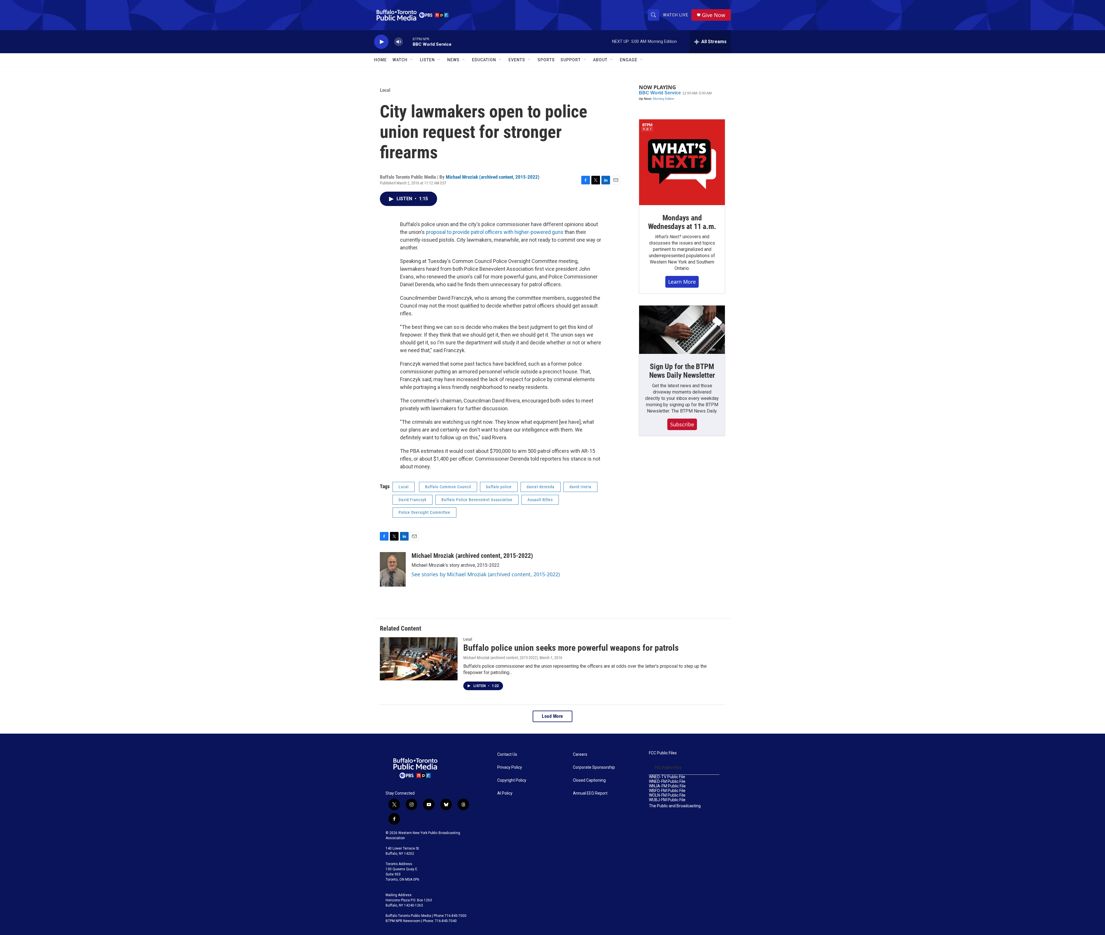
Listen (427, 60)
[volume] (398, 41)
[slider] (408, 42)
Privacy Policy (509, 767)
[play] (381, 42)
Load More (552, 716)
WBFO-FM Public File (667, 791)
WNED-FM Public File (667, 781)
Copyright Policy (511, 780)
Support (571, 60)
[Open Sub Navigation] (411, 60)
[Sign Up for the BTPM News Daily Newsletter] (682, 330)
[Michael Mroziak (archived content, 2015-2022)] (393, 569)
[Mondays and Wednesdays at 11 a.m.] (682, 162)
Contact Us (507, 754)
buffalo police (499, 486)
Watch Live (675, 15)
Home (380, 60)
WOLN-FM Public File (667, 795)
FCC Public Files (663, 753)
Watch (400, 60)
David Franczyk (412, 499)
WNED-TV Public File (667, 777)
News (453, 60)
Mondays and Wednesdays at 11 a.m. (682, 222)
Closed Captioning (589, 780)
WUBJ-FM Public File (667, 800)
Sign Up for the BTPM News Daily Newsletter (682, 370)
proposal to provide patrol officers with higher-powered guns (494, 232)
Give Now (713, 15)
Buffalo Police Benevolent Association (477, 499)
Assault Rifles (540, 499)
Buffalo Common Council (448, 486)
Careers (580, 754)
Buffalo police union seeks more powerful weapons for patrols (571, 648)
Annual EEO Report (590, 793)
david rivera (580, 486)
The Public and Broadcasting (675, 806)
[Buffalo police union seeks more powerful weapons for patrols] (419, 658)
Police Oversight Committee (424, 512)
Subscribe (682, 424)
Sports (546, 60)
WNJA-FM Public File (667, 786)
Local (385, 90)
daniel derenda (541, 486)
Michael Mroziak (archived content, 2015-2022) (493, 177)
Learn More (682, 281)
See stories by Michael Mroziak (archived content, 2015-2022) (485, 574)
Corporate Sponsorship (594, 767)
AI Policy (505, 793)
